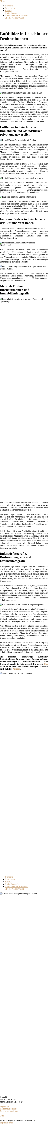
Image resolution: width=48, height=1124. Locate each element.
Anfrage (16, 669)
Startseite (9, 6)
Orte (2, 1116)
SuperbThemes (6, 1123)
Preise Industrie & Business (16, 15)
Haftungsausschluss (8, 1109)
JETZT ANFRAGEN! (15, 18)
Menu (2, 1)
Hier (46, 664)
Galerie (8, 10)
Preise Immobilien (13, 13)
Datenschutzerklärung (9, 1111)
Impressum (4, 1106)
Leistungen (10, 8)
